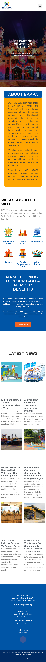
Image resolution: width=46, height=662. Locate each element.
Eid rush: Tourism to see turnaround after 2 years (11, 404)
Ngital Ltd (31, 658)
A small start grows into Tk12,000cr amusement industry (31, 405)
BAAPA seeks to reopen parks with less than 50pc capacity (10, 471)
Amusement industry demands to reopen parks (11, 543)
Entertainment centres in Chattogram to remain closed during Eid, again (33, 473)
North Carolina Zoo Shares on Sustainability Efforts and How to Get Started (33, 546)
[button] (40, 6)
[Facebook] (23, 639)
